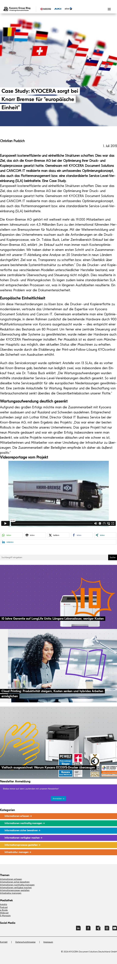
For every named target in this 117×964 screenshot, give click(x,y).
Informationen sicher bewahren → (22, 830)
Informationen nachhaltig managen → (25, 823)
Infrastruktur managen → (18, 852)
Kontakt (3, 942)
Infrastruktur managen (10, 893)
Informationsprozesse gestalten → (22, 845)
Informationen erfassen (11, 879)
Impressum (48, 942)
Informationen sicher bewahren (15, 882)
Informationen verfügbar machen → (23, 837)
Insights (3, 904)
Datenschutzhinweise (25, 942)
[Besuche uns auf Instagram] (107, 929)
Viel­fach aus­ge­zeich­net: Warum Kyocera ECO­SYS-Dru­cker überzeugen (48, 767)
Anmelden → (58, 798)
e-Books (4, 910)
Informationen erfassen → (18, 816)
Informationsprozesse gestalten (15, 890)
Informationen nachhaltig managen (17, 885)
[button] (12, 535)
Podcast (4, 907)
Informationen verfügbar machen (16, 887)
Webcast (4, 913)
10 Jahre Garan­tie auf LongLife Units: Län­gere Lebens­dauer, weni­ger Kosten (53, 618)
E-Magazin (5, 915)
